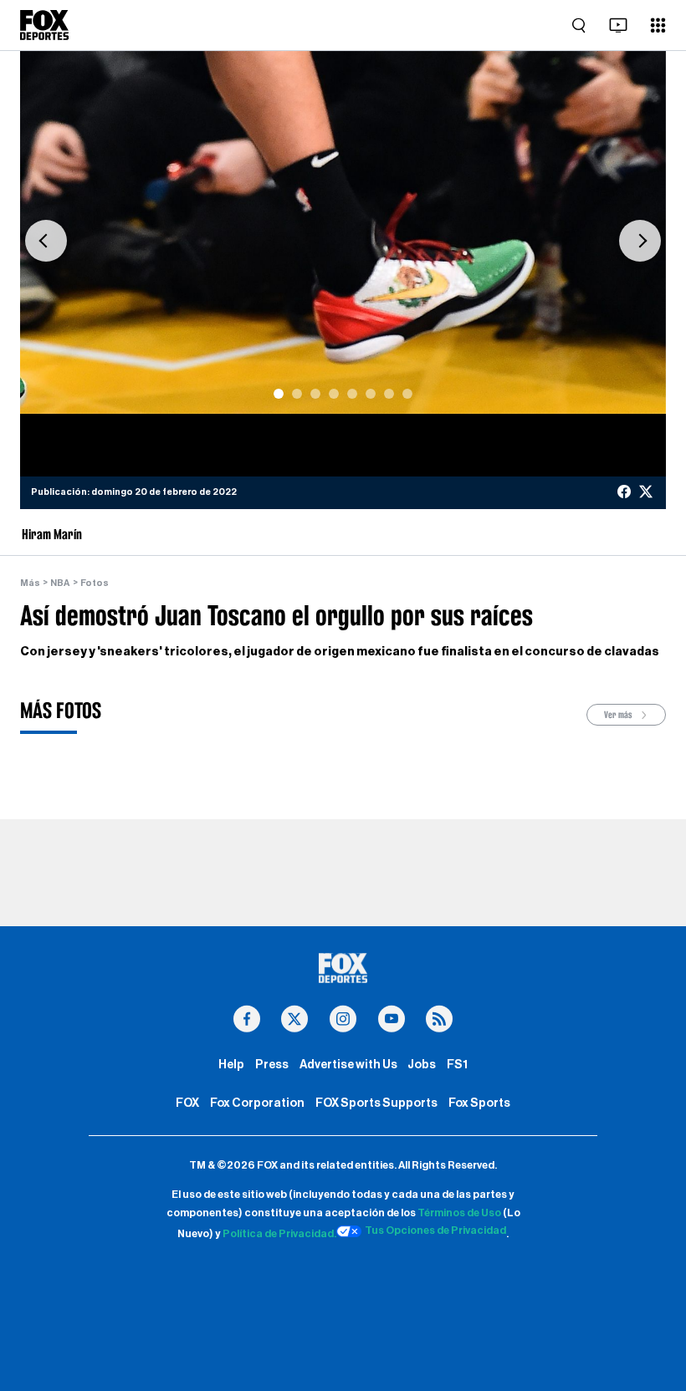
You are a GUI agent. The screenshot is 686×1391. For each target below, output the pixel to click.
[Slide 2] (297, 393)
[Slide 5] (352, 393)
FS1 (457, 1064)
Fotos (94, 583)
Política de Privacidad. (279, 1234)
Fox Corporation (257, 1103)
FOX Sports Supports (376, 1103)
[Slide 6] (371, 393)
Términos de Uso (459, 1213)
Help (231, 1064)
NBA (59, 583)
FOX (187, 1103)
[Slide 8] (407, 393)
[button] (46, 241)
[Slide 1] (279, 393)
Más (30, 583)
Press (272, 1064)
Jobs (421, 1064)
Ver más (618, 715)
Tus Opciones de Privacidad (435, 1230)
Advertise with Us (348, 1064)
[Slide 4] (334, 393)
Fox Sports (479, 1103)
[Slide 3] (315, 393)
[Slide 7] (389, 393)
